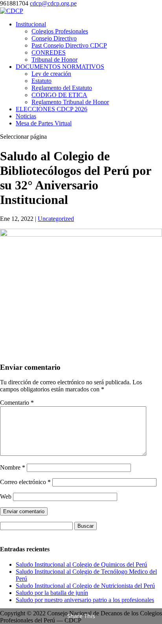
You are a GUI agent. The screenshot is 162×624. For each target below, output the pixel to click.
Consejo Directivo (54, 38)
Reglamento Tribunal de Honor (70, 102)
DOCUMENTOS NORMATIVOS (60, 66)
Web (5, 496)
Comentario (17, 402)
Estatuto (41, 80)
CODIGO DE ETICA (59, 95)
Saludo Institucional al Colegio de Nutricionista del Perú (85, 585)
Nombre (12, 467)
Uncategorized (56, 218)
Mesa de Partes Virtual (44, 123)
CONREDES (48, 52)
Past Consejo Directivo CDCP (69, 45)
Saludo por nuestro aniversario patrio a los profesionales (85, 599)
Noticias (26, 116)
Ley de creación (51, 73)
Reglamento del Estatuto (61, 87)
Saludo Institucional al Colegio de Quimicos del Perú (81, 564)
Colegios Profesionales (59, 31)
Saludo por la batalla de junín (52, 592)
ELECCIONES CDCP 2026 (51, 109)
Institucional (31, 24)
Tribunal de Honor (54, 59)
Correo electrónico (25, 482)
